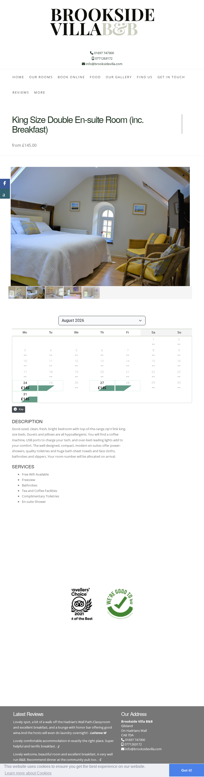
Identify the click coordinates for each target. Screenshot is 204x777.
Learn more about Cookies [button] (28, 773)
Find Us (145, 77)
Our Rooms (41, 77)
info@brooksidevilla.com (143, 749)
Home (18, 77)
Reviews (20, 92)
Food (95, 77)
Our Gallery (119, 77)
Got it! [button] (186, 770)
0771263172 (133, 744)
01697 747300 (134, 740)
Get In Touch (171, 77)
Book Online (71, 77)
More (39, 92)
